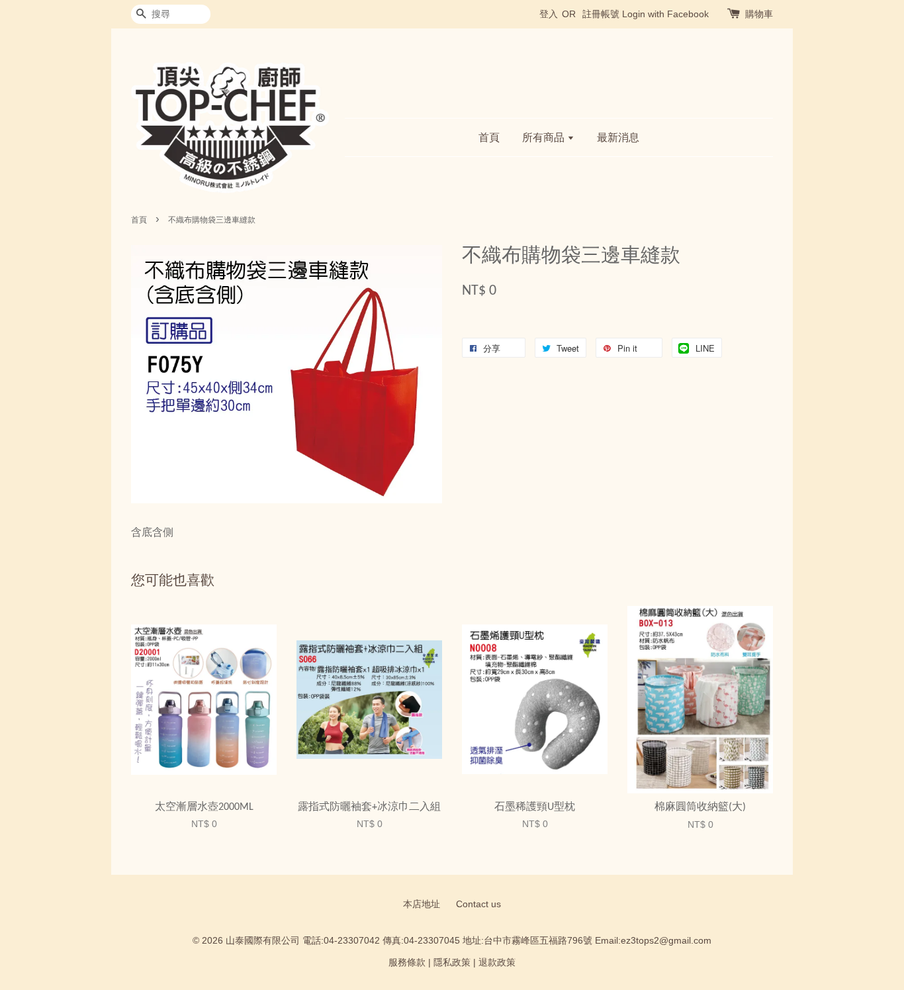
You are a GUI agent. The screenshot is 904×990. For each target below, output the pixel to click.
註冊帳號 (600, 14)
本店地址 (421, 904)
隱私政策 (452, 962)
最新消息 (618, 137)
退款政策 (497, 962)
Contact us (478, 904)
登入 (548, 14)
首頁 (489, 137)
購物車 (759, 14)
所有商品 (544, 137)
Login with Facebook (665, 14)
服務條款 (407, 962)
